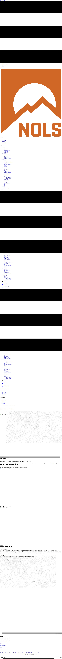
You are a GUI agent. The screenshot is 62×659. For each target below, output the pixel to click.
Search (1, 657)
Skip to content (2, 0)
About (1, 643)
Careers (1, 647)
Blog (3, 645)
